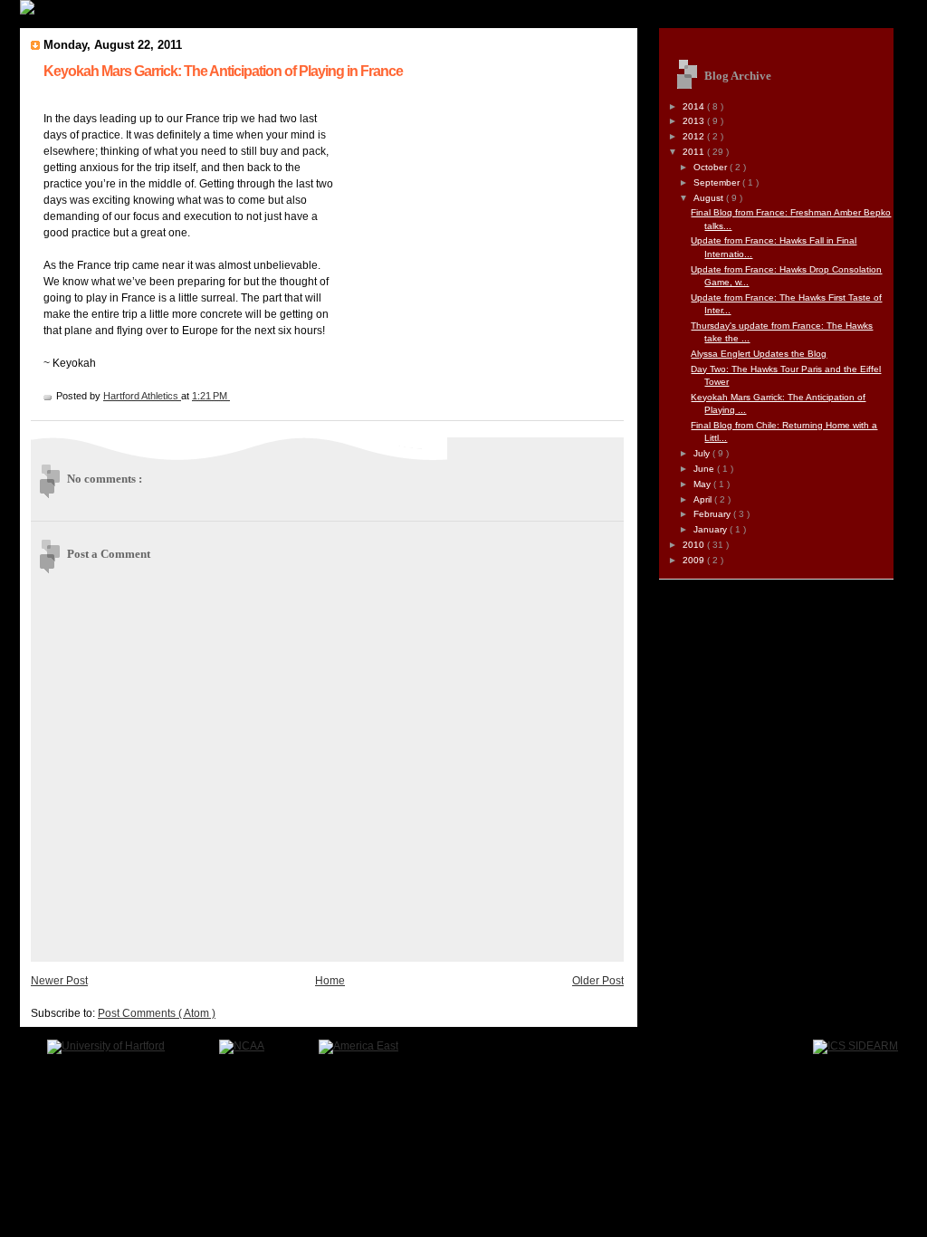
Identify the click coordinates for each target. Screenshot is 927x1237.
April (703, 499)
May (703, 484)
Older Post (598, 980)
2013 (695, 121)
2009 (695, 560)
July (702, 453)
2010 (695, 545)
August (709, 198)
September (717, 182)
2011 (695, 152)
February (713, 514)
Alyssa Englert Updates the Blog (759, 354)
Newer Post (59, 980)
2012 (695, 136)
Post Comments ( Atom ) (156, 1013)
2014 (695, 106)
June (705, 469)
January (711, 529)
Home (330, 980)
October (711, 167)
